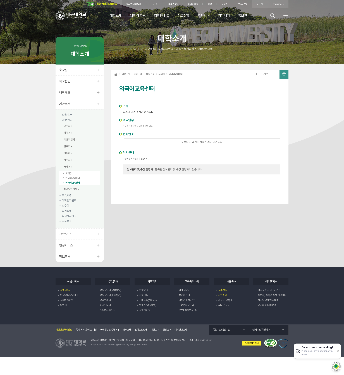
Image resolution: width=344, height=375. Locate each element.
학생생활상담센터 (69, 295)
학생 (210, 4)
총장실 (63, 70)
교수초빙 (222, 290)
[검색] (274, 15)
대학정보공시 (181, 329)
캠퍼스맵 (127, 329)
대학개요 (64, 92)
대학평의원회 (69, 200)
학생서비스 (73, 281)
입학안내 (160, 15)
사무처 (67, 160)
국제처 (67, 166)
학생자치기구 (69, 216)
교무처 (67, 126)
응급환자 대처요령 (267, 305)
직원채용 (222, 295)
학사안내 (203, 15)
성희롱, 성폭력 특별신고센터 (272, 295)
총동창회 (66, 221)
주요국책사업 (192, 281)
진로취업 (183, 15)
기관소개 (64, 104)
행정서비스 (66, 245)
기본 (265, 74)
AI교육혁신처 (70, 189)
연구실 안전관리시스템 (269, 290)
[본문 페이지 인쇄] (284, 74)
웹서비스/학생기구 (261, 329)
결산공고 (167, 329)
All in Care (223, 305)
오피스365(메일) (147, 305)
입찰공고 (143, 290)
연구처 (67, 146)
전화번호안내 (141, 329)
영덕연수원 (105, 300)
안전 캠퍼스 (270, 281)
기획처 (67, 153)
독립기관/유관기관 (221, 329)
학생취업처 (69, 139)
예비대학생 (193, 4)
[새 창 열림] (270, 343)
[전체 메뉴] (284, 15)
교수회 (65, 205)
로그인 (259, 4)
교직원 (224, 4)
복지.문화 (113, 281)
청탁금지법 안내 (252, 343)
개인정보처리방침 (64, 329)
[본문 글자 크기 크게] (256, 74)
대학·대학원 (137, 15)
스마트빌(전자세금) (148, 300)
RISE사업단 (184, 290)
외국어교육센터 (72, 182)
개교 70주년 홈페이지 (106, 4)
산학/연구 (65, 234)
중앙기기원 (144, 310)
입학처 (67, 132)
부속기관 (66, 195)
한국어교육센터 (72, 178)
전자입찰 (143, 295)
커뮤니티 (224, 15)
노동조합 (66, 211)
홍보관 (242, 15)
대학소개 (115, 15)
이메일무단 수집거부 (110, 329)
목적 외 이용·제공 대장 (86, 329)
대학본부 (66, 120)
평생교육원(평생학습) (110, 295)
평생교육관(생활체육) (110, 290)
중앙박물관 (105, 305)
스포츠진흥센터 (107, 310)
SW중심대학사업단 (188, 310)
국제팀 (68, 173)
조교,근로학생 (225, 300)
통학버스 (64, 305)
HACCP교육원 (186, 305)
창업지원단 (184, 295)
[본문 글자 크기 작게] (274, 74)
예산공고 (155, 329)
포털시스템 (242, 4)
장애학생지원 (66, 300)
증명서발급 (65, 290)
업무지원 (152, 281)
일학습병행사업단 (188, 300)
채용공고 (231, 281)
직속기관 (66, 115)
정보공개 (64, 256)
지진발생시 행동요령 (268, 300)
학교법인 (64, 81)
